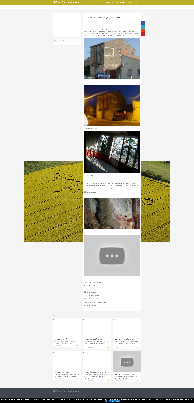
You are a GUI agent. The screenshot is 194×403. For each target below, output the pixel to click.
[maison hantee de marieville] (97, 360)
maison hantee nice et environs (126, 339)
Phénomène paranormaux (67, 2)
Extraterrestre (110, 2)
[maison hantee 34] (67, 327)
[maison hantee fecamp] (97, 327)
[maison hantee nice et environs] (127, 327)
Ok (106, 401)
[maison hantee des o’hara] (127, 361)
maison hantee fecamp (93, 339)
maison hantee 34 (61, 339)
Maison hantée (121, 2)
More (77, 345)
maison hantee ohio (61, 372)
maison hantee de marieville (95, 372)
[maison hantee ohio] (67, 360)
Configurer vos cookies (114, 401)
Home (55, 7)
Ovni (130, 2)
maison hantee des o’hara (124, 374)
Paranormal (137, 2)
